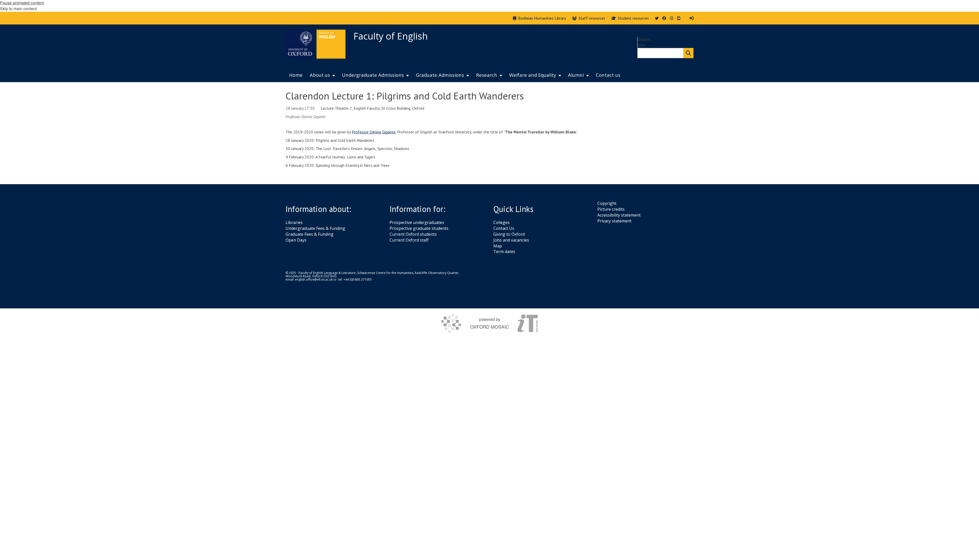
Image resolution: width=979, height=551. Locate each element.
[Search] (688, 53)
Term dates (504, 251)
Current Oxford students (413, 234)
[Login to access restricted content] (691, 18)
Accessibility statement (619, 215)
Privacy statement (614, 221)
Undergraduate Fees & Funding (315, 228)
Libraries (294, 222)
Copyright (606, 203)
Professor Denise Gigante (373, 131)
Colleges (501, 222)
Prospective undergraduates (417, 222)
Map (497, 246)
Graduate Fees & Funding (309, 234)
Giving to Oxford (509, 234)
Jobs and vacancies (511, 240)
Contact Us (503, 228)
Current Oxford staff (409, 240)
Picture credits (611, 209)
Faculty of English (390, 36)
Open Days (296, 240)
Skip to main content (18, 8)
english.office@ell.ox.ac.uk (314, 279)
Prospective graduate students (419, 228)
